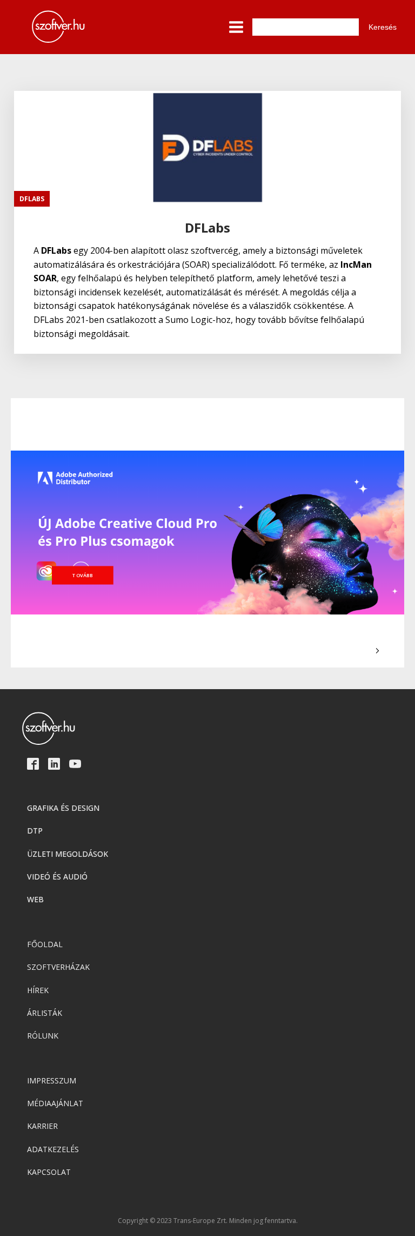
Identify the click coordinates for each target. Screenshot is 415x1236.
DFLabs (31, 198)
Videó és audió (57, 876)
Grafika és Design (63, 808)
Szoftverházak (58, 967)
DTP (35, 830)
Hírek (38, 990)
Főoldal (45, 944)
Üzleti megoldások (67, 854)
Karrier (42, 1126)
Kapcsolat (49, 1172)
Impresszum (51, 1080)
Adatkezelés (53, 1149)
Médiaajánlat (55, 1103)
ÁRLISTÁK (44, 1013)
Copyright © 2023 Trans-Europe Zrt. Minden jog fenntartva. (208, 1221)
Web (35, 899)
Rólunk (42, 1035)
